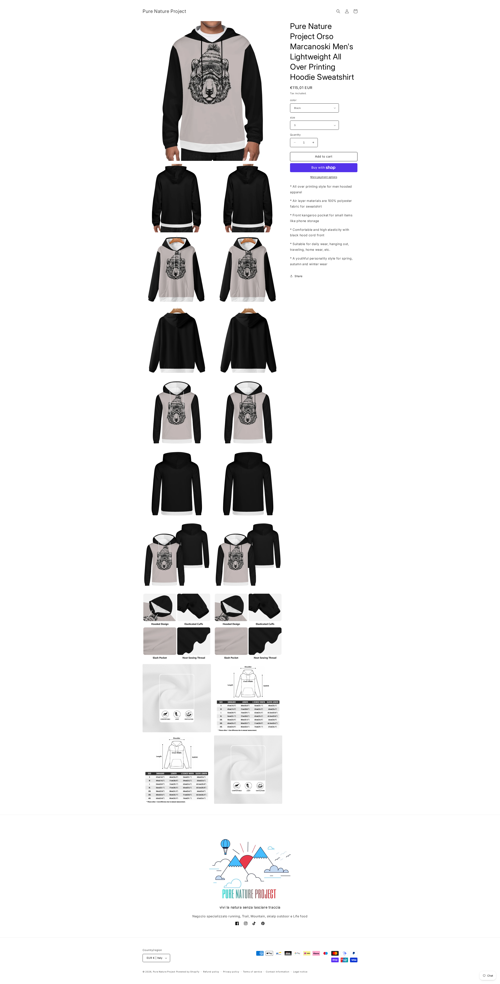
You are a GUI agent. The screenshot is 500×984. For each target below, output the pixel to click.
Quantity (295, 134)
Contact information (277, 971)
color (293, 100)
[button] (338, 11)
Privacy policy (231, 971)
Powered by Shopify (187, 971)
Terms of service (252, 971)
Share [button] (299, 276)
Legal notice (300, 971)
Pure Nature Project (164, 971)
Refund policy (211, 971)
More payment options (323, 176)
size (292, 117)
